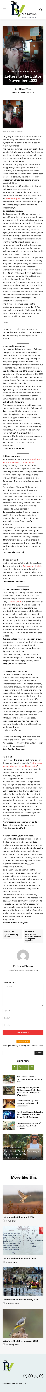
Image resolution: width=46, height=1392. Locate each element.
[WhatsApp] (31, 1067)
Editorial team (25, 89)
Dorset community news (13, 1147)
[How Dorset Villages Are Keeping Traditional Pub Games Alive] (9, 1103)
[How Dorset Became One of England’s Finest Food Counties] (9, 1125)
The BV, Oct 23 (15, 602)
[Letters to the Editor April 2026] (23, 1199)
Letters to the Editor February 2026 (21, 1299)
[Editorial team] (23, 956)
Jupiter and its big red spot (11, 936)
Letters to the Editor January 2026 (20, 1341)
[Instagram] (30, 1376)
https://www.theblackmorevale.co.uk (23, 970)
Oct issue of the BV (32, 566)
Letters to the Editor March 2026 (19, 1258)
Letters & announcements (23, 71)
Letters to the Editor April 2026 (18, 1217)
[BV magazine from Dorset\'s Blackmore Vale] (23, 9)
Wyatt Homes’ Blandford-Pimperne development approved (33, 938)
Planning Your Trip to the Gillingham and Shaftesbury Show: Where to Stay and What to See (29, 1091)
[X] (20, 1067)
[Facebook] (14, 1067)
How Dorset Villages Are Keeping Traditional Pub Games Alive (27, 1103)
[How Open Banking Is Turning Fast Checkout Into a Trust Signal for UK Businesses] (9, 1114)
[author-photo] (4, 1220)
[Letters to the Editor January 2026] (23, 1323)
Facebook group (13, 198)
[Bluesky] (41, 1376)
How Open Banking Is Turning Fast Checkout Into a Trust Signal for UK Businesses (30, 1114)
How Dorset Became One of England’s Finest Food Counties (28, 1125)
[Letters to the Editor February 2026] (23, 1281)
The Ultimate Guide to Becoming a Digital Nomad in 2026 (29, 1079)
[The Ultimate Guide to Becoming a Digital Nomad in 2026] (9, 1079)
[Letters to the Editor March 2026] (23, 1240)
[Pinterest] (25, 1067)
